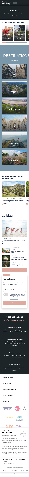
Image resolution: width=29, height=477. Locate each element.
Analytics (5, 461)
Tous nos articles (14, 270)
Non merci (4, 470)
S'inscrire (14, 302)
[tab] (4, 42)
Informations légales (9, 389)
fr (14, 3)
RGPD (14, 473)
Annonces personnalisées (8, 463)
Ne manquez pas (8, 377)
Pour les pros (7, 383)
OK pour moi (24, 470)
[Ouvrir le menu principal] (25, 3)
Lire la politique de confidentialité (9, 456)
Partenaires (6, 401)
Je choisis (14, 470)
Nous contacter (8, 395)
